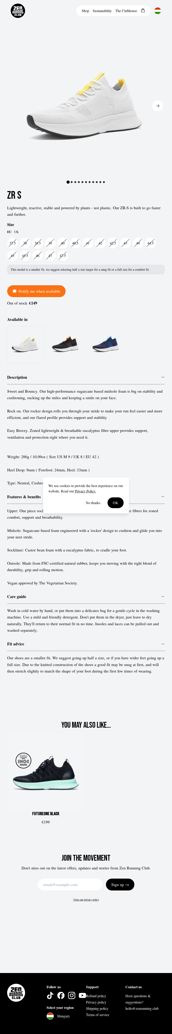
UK (16, 232)
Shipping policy (97, 1008)
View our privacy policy (86, 899)
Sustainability (102, 10)
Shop (85, 10)
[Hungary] (157, 10)
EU (9, 232)
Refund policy (96, 995)
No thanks (93, 502)
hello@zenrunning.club (142, 1008)
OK (115, 502)
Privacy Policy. (85, 491)
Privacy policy (96, 1002)
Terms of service (97, 1014)
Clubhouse (126, 10)
